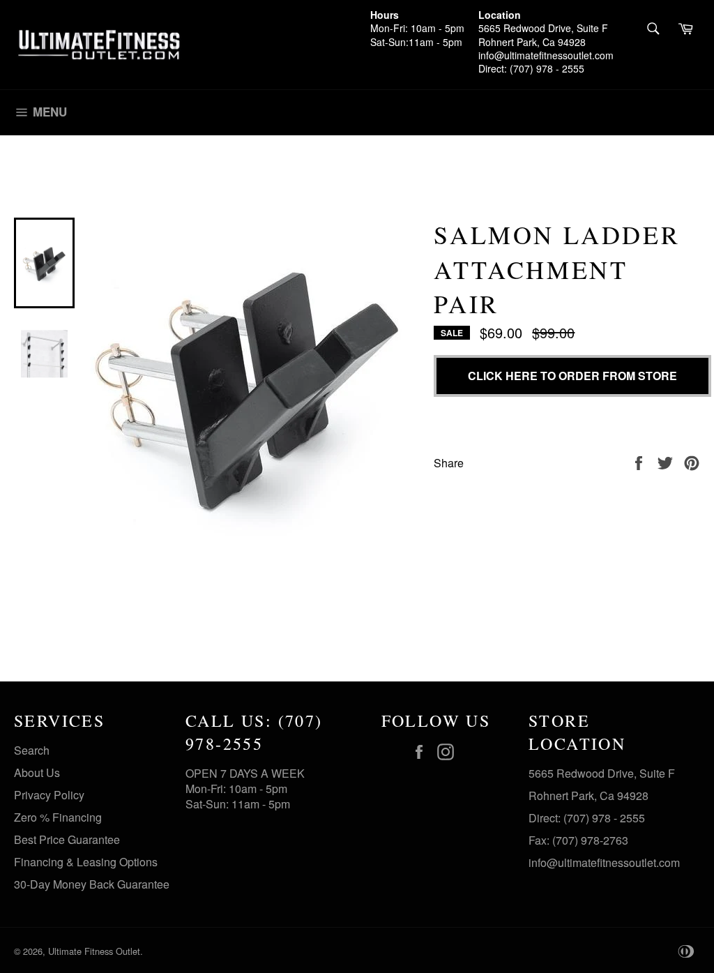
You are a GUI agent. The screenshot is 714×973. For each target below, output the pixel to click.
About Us (37, 772)
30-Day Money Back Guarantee (91, 884)
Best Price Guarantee (67, 839)
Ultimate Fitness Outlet (94, 951)
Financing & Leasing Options (86, 862)
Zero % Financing (58, 817)
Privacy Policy (49, 795)
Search (32, 750)
